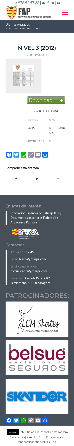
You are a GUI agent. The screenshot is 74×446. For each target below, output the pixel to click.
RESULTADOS (37, 55)
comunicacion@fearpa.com (28, 271)
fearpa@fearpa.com (32, 259)
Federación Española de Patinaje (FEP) (35, 213)
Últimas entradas (18, 24)
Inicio (22, 28)
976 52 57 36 (25, 252)
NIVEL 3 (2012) (37, 48)
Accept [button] (13, 432)
